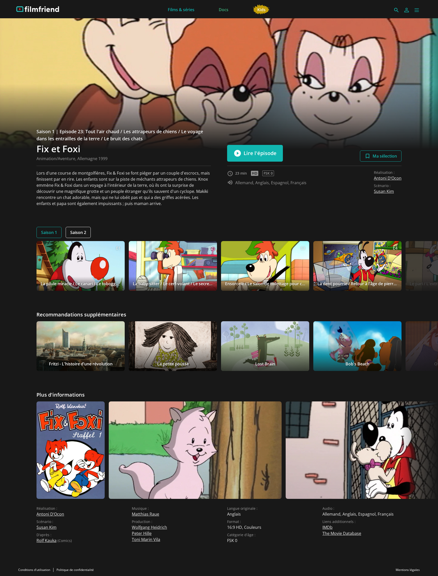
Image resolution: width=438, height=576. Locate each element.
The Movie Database (341, 533)
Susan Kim (384, 191)
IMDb (327, 527)
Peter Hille (142, 533)
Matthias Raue (145, 514)
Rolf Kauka (46, 540)
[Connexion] (407, 10)
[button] (417, 10)
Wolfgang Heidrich (149, 527)
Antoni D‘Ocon (388, 178)
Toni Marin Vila (146, 539)
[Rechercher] (396, 10)
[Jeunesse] (261, 9)
